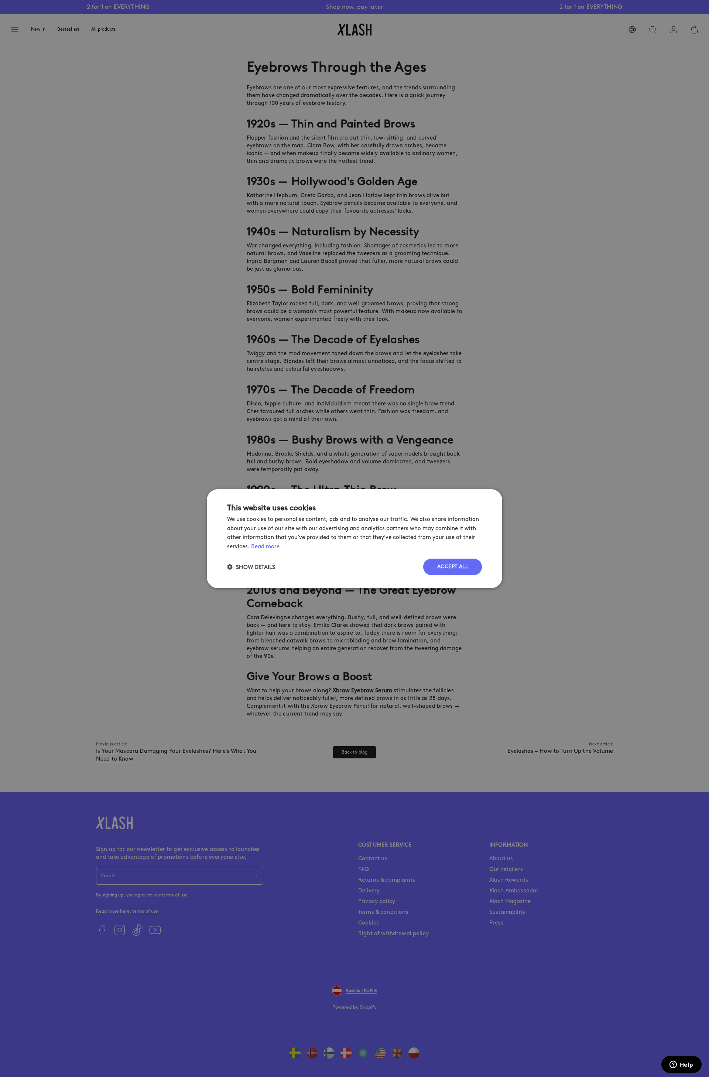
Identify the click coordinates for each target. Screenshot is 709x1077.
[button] (251, 567)
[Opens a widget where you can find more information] (681, 1065)
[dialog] (354, 538)
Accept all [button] (452, 566)
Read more (265, 546)
